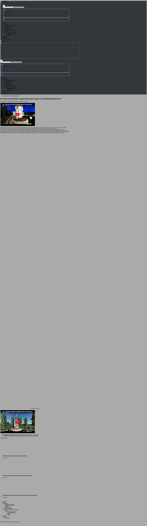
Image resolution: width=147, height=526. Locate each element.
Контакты (5, 36)
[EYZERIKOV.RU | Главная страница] (4, 1)
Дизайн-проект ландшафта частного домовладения (14, 455)
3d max (8, 34)
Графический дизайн (11, 32)
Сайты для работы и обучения (11, 30)
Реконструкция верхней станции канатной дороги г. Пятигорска (17, 475)
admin (5, 101)
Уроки (6, 31)
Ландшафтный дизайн (10, 25)
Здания (6, 27)
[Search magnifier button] (4, 6)
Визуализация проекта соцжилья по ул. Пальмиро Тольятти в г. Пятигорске (20, 495)
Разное (8, 35)
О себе (4, 23)
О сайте (4, 37)
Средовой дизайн (11, 33)
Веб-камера (7, 93)
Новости (4, 22)
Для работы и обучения (8, 29)
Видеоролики (8, 28)
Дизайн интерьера (9, 26)
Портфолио (5, 24)
